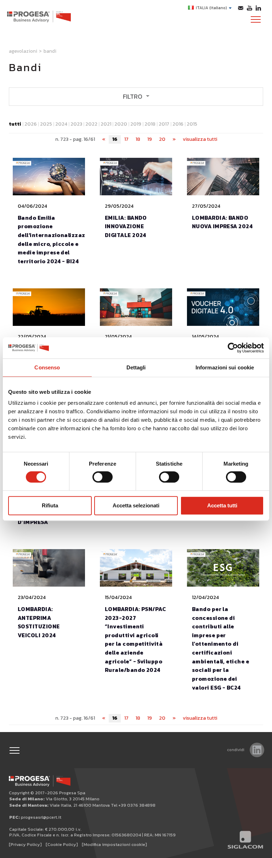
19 (149, 139)
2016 (177, 124)
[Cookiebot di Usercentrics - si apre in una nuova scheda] (233, 347)
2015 (192, 124)
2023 (76, 124)
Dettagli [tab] (136, 367)
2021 (106, 124)
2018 (149, 124)
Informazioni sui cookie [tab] (225, 367)
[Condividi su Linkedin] (257, 750)
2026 (30, 124)
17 (126, 139)
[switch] (102, 477)
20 (162, 139)
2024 (61, 124)
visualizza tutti (200, 139)
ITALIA (211, 8)
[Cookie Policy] (62, 844)
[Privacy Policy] (25, 844)
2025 (46, 124)
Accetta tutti (222, 505)
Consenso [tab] (47, 367)
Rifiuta (50, 505)
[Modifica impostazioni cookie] (114, 844)
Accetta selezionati (136, 505)
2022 (91, 124)
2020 (120, 124)
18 (138, 139)
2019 (135, 124)
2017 (164, 124)
